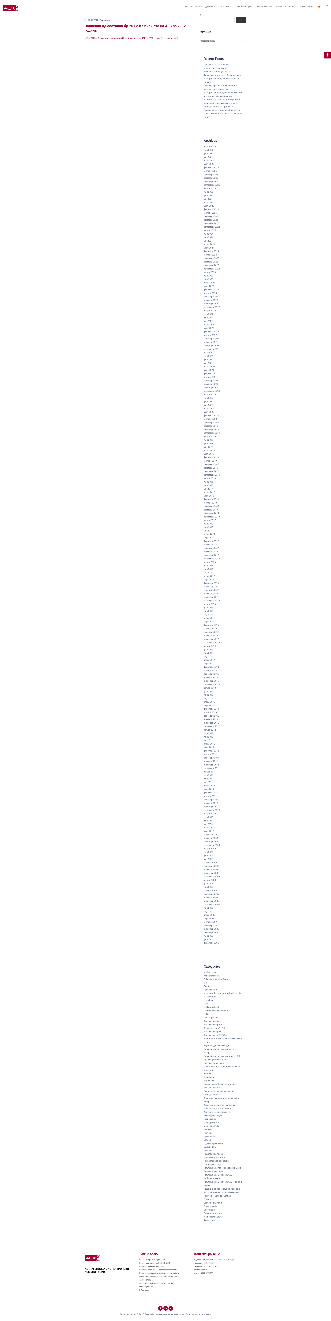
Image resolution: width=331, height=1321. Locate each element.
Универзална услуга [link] (214, 1216)
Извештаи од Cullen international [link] (220, 1084)
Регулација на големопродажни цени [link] (222, 1168)
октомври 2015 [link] (211, 597)
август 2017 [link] (210, 520)
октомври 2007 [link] (211, 901)
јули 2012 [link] (208, 733)
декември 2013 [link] (211, 674)
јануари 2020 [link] (210, 419)
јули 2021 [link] (208, 356)
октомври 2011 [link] (211, 764)
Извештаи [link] (209, 1080)
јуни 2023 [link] (208, 279)
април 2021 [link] (209, 366)
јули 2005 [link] (208, 936)
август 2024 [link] (210, 230)
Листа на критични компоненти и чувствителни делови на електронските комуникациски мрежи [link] (223, 89)
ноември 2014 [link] (211, 635)
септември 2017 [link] (212, 516)
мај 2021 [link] (208, 363)
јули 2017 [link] (208, 523)
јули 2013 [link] (208, 691)
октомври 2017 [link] (211, 513)
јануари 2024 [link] (210, 254)
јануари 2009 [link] (210, 862)
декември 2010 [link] (211, 799)
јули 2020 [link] (208, 398)
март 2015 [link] (209, 621)
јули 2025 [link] (208, 192)
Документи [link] (210, 7)
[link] (327, 55)
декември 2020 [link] (211, 380)
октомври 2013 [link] (211, 681)
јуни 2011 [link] (208, 778)
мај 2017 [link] (208, 530)
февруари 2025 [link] (211, 209)
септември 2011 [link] (212, 768)
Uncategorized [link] (211, 1017)
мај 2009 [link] (208, 859)
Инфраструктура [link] (212, 1087)
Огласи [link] (207, 1140)
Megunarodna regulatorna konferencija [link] (223, 993)
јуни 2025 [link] (208, 195)
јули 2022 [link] (208, 314)
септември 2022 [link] (212, 307)
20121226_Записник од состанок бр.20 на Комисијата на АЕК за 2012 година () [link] (132, 38)
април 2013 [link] (209, 702)
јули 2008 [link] (208, 883)
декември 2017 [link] (211, 506)
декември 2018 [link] (211, 464)
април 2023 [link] (209, 282)
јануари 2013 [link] (210, 712)
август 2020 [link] (210, 394)
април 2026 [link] (209, 160)
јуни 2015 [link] (208, 611)
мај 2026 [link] (208, 157)
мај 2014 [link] (208, 656)
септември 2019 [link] (212, 433)
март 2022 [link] (209, 328)
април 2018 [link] (209, 492)
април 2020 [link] (209, 408)
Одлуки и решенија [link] (213, 1143)
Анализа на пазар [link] (263, 7)
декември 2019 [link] (211, 422)
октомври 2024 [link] (211, 223)
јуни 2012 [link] (208, 736)
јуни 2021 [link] (208, 359)
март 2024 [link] (209, 247)
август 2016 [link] (210, 562)
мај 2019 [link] (208, 447)
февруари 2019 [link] (211, 457)
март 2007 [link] (209, 918)
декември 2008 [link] (211, 866)
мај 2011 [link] (208, 782)
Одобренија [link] (210, 1147)
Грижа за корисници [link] (285, 7)
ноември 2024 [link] (211, 220)
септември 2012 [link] (212, 726)
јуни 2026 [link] (208, 153)
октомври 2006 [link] (211, 929)
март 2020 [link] (209, 412)
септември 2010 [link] (212, 810)
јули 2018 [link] (208, 481)
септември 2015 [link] (212, 600)
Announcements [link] (212, 975)
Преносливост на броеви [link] (216, 1161)
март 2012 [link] (209, 747)
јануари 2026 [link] (210, 171)
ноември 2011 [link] (211, 761)
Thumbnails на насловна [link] (216, 1010)
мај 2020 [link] (208, 405)
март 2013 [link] (209, 705)
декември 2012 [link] (211, 716)
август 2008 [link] (210, 880)
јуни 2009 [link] (208, 855)
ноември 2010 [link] (211, 803)
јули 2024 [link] (208, 233)
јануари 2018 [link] (210, 502)
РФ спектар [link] (209, 1199)
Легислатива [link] (210, 1119)
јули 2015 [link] (208, 607)
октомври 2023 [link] (211, 265)
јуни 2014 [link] (208, 653)
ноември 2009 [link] (211, 838)
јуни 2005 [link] (208, 939)
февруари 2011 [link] (211, 792)
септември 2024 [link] (212, 226)
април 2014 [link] (209, 660)
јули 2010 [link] (208, 817)
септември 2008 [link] (212, 876)
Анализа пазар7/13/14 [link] (215, 1035)
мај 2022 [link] (208, 321)
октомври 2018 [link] (211, 471)
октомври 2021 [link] (211, 345)
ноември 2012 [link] (211, 719)
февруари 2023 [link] (211, 289)
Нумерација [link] (209, 1136)
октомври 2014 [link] (211, 639)
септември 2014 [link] (212, 642)
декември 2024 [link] (211, 216)
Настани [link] (208, 1133)
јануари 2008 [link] (210, 890)
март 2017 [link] (209, 537)
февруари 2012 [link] (211, 750)
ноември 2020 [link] (211, 384)
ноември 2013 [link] (211, 677)
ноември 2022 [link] (211, 300)
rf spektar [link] (208, 1000)
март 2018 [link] (209, 495)
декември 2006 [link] (211, 925)
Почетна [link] (188, 7)
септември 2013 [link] (212, 684)
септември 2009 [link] (212, 845)
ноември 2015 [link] (211, 593)
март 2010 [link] (209, 831)
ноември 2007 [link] (211, 897)
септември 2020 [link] (212, 391)
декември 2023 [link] (211, 258)
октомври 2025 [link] (211, 181)
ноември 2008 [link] (211, 869)
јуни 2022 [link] (208, 317)
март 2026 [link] (209, 164)
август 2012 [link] (210, 729)
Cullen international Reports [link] (217, 979)
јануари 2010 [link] (210, 834)
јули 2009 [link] (208, 852)
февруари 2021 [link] (211, 373)
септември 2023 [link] (212, 268)
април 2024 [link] (209, 244)
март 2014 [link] (209, 663)
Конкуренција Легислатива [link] (217, 1108)
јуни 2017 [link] (208, 527)
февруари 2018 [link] (211, 499)
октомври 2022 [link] (211, 303)
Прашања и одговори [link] (214, 1157)
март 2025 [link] (209, 206)
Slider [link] (206, 1003)
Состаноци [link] (209, 1209)
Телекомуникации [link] (242, 7)
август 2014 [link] (210, 646)
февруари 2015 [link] (211, 625)
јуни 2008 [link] (208, 887)
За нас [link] (198, 7)
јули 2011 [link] (208, 775)
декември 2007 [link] (211, 894)
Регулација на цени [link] (213, 1171)
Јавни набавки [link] (306, 7)
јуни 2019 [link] (208, 443)
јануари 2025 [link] (210, 213)
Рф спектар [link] (225, 7)
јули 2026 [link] (208, 150)
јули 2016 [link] (208, 565)
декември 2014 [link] (211, 632)
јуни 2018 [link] (208, 485)
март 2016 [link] (209, 579)
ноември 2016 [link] (211, 551)
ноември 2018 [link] (211, 468)
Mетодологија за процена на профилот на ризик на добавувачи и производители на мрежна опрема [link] (222, 99)
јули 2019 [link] (208, 440)
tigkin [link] (206, 1014)
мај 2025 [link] (208, 199)
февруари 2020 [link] (211, 415)
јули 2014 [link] (208, 649)
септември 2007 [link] (212, 904)
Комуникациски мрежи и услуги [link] (219, 1105)
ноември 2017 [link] (211, 509)
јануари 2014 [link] (210, 670)
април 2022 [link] (209, 324)
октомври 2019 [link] (211, 429)
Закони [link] (207, 1073)
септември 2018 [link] (212, 474)
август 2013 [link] (210, 688)
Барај (202, 15)
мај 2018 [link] (208, 488)
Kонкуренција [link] (210, 989)
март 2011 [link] (209, 789)
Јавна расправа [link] (211, 1094)
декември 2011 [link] (211, 757)
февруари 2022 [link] (211, 331)
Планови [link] (208, 1150)
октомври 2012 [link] (211, 722)
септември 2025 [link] (212, 185)
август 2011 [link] (210, 771)
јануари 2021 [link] (210, 377)
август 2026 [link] (210, 146)
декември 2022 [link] (211, 296)
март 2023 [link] (209, 286)
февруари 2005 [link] (211, 943)
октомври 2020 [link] (211, 387)
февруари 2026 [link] (211, 167)
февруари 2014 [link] (211, 667)
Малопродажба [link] (211, 1122)
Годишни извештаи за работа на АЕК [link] (222, 1056)
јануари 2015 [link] (210, 628)
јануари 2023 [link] (210, 293)
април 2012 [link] (209, 743)
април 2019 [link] (209, 450)
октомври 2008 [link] (211, 873)
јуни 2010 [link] (208, 820)
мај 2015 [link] (208, 614)
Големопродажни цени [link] (215, 1059)
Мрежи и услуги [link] (211, 1126)
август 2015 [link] (210, 604)
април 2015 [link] (209, 618)
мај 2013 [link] (208, 698)
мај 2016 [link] (208, 572)
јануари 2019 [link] (210, 461)
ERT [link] (205, 982)
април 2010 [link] (209, 827)
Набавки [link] (208, 1129)
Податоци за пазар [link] (213, 1154)
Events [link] (207, 986)
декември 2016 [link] (211, 548)
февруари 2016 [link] (211, 583)
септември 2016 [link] (212, 558)
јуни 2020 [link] (208, 401)
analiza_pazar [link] (210, 972)
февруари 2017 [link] (211, 541)
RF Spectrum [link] (210, 996)
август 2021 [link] (210, 352)
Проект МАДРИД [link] (212, 1164)
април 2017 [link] (209, 534)
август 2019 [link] (210, 436)
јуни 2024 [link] (208, 237)
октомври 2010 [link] (211, 806)
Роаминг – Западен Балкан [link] (217, 1195)
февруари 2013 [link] (211, 709)
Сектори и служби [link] (213, 1202)
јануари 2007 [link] (210, 922)
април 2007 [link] (209, 915)
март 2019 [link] (209, 454)
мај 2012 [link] (208, 740)
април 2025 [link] (209, 202)
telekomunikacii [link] (211, 1007)
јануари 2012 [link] (210, 754)
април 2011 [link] (209, 785)
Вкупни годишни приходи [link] (216, 1045)
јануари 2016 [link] (210, 586)
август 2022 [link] (210, 310)
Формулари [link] (209, 1220)
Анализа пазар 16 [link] (212, 1031)
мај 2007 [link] (208, 911)
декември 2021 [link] (211, 338)
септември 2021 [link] (212, 349)
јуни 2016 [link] (208, 569)
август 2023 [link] (210, 272)
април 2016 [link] (209, 576)
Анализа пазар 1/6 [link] (213, 1024)
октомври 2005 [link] (211, 932)
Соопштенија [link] (210, 1206)
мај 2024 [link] (208, 240)
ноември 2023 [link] (211, 261)
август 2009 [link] (210, 848)
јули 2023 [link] (208, 275)
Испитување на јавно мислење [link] (219, 1091)
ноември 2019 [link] (211, 426)
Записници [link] (105, 20)
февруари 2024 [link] (211, 251)
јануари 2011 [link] (210, 796)
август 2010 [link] (210, 813)
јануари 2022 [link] (210, 335)
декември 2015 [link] (211, 590)
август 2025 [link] (210, 188)
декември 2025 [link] (211, 174)
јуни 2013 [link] (208, 695)
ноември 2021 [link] (211, 342)
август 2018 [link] (210, 478)
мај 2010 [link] (208, 824)
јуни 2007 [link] (208, 908)
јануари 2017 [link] (210, 544)
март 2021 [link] (209, 370)
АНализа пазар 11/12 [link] (214, 1028)
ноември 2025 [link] (211, 178)
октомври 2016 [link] (211, 555)
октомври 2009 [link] (211, 841)
